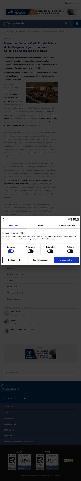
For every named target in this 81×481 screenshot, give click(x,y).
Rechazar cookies (14, 260)
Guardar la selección (40, 260)
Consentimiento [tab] (14, 225)
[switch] (31, 251)
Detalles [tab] (41, 225)
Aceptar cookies (66, 260)
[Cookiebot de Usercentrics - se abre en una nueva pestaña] (69, 219)
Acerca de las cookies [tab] (67, 225)
